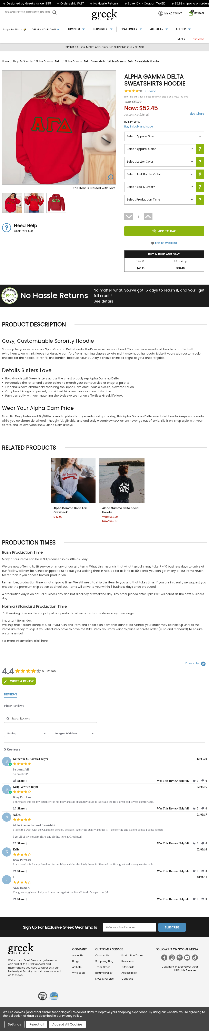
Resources (128, 961)
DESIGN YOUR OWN (44, 29)
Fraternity (129, 29)
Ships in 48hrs (12, 29)
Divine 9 (74, 29)
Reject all (36, 1024)
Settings (14, 1024)
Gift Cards (127, 967)
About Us (77, 955)
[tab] (19, 681)
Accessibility (129, 972)
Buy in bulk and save (138, 126)
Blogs (75, 961)
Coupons (127, 978)
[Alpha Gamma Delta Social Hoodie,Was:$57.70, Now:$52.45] (122, 480)
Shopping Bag (104, 961)
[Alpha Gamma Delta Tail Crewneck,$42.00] (73, 480)
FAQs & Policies (104, 978)
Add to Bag (167, 231)
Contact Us (102, 955)
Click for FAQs (23, 231)
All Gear (156, 29)
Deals (181, 38)
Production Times (132, 955)
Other (181, 29)
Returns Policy (103, 972)
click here (41, 641)
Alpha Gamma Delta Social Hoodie (120, 510)
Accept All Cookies (67, 1024)
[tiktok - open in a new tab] (195, 958)
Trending (197, 38)
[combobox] (26, 733)
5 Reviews (150, 90)
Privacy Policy (71, 1016)
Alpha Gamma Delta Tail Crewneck (70, 510)
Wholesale (78, 972)
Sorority (100, 29)
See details (104, 301)
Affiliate (76, 967)
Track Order (102, 967)
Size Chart (197, 114)
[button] (21, 780)
